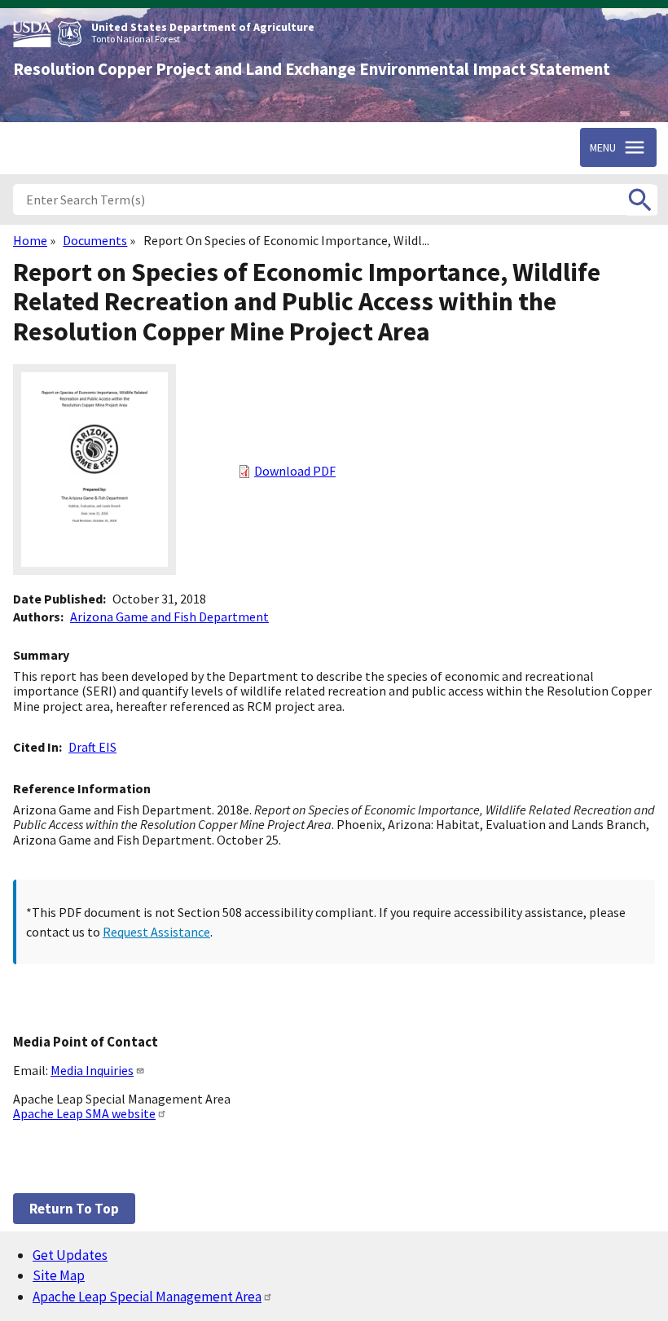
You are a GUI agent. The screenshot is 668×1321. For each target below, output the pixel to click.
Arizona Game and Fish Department (169, 616)
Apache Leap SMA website (84, 1113)
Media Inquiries (92, 1070)
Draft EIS (92, 747)
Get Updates (70, 1255)
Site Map (59, 1275)
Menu (603, 147)
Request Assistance (156, 932)
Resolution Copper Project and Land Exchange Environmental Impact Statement (311, 69)
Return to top (74, 1209)
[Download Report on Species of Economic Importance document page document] (94, 570)
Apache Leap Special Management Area (147, 1297)
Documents (95, 240)
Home (30, 240)
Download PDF (295, 471)
